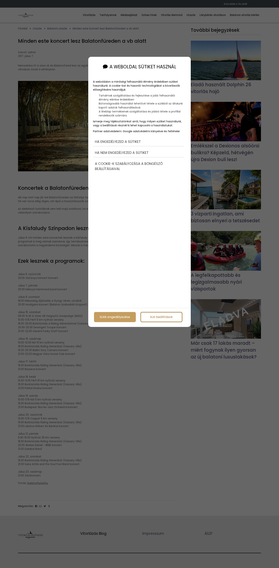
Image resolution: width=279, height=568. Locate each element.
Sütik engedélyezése (115, 317)
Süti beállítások (161, 317)
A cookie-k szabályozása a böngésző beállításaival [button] (129, 166)
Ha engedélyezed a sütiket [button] (118, 141)
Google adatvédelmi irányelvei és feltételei (151, 131)
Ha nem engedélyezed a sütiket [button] (122, 152)
